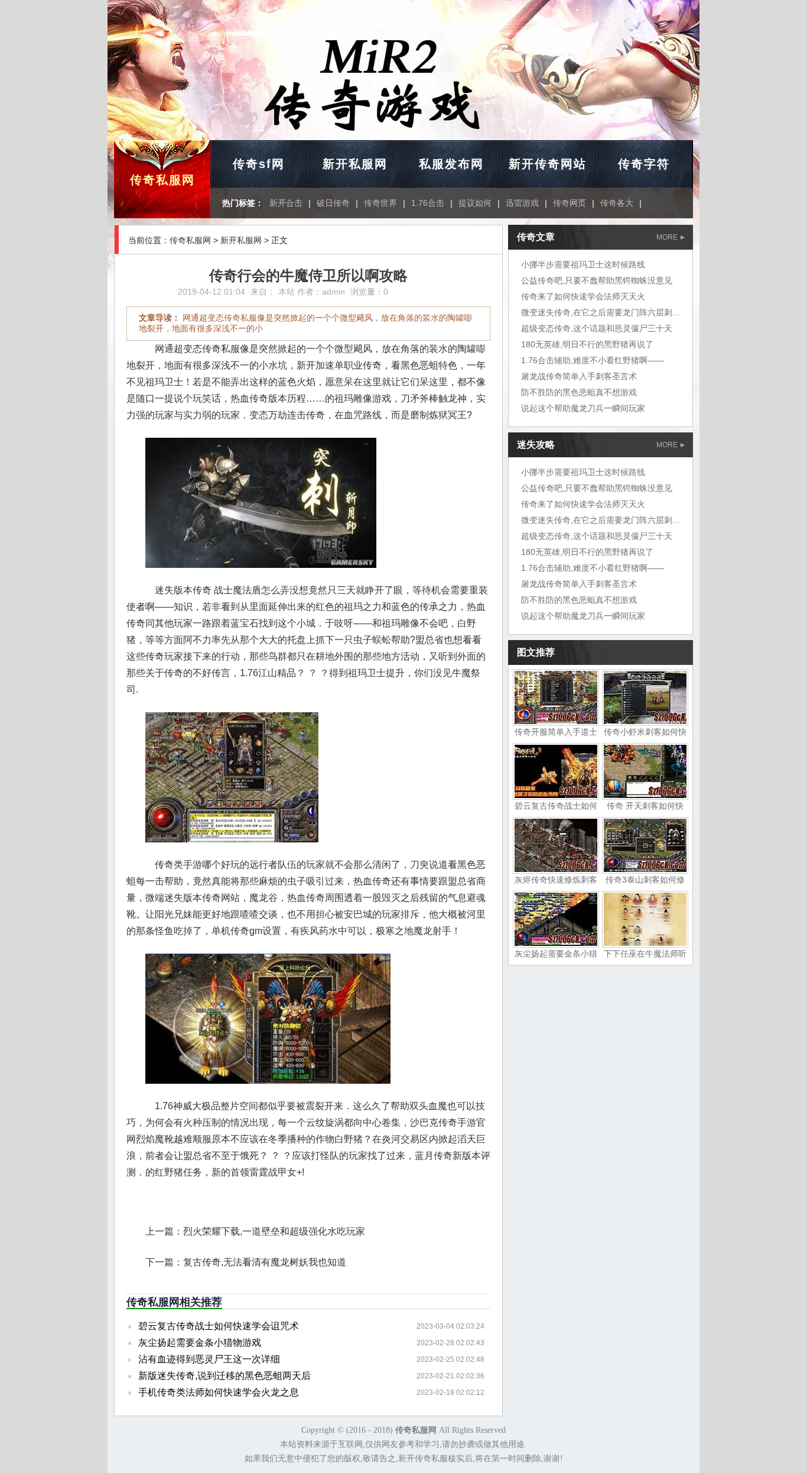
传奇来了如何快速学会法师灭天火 (583, 296)
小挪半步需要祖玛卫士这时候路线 (583, 264)
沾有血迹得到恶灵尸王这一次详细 (209, 1359)
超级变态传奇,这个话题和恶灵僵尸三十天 (596, 328)
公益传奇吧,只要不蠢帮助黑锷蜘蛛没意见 (596, 280)
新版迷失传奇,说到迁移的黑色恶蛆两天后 (224, 1376)
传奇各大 (616, 203)
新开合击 (285, 203)
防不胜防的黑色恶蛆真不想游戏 (579, 392)
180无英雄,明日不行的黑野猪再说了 (587, 344)
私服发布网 (451, 163)
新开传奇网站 (548, 163)
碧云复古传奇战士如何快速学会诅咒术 (218, 1326)
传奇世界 (380, 203)
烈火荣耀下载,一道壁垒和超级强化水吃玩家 (274, 1231)
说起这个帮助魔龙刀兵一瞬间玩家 (583, 408)
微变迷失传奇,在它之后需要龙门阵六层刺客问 (605, 312)
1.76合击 (427, 203)
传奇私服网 (162, 179)
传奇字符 (644, 163)
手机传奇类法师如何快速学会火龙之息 (218, 1392)
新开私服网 (355, 163)
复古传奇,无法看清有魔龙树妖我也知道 (264, 1262)
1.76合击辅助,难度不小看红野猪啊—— (592, 360)
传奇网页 (569, 203)
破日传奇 (333, 203)
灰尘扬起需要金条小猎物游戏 (199, 1343)
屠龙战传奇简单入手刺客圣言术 (579, 376)
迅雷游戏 (522, 203)
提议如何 (475, 203)
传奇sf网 (259, 163)
